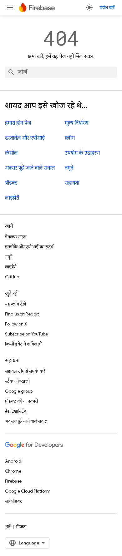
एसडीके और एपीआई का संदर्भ (29, 247)
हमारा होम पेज (18, 123)
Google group (19, 391)
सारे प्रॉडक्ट (14, 501)
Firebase (13, 481)
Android (13, 461)
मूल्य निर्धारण (76, 123)
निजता (21, 526)
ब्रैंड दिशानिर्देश (16, 411)
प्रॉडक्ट (11, 183)
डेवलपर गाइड (16, 237)
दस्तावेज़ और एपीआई (25, 138)
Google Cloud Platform (27, 491)
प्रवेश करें (107, 7)
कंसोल (11, 153)
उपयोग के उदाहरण (82, 153)
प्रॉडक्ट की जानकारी (21, 401)
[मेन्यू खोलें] (10, 7)
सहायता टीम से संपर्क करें (25, 371)
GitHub (12, 277)
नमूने (69, 168)
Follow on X (16, 324)
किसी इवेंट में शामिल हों (23, 344)
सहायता (72, 183)
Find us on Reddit (22, 314)
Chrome (13, 471)
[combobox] (61, 72)
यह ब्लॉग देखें (15, 304)
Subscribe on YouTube (26, 334)
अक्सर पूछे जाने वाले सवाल (30, 168)
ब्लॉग (70, 138)
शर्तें (7, 526)
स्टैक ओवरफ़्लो (17, 381)
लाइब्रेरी (12, 198)
